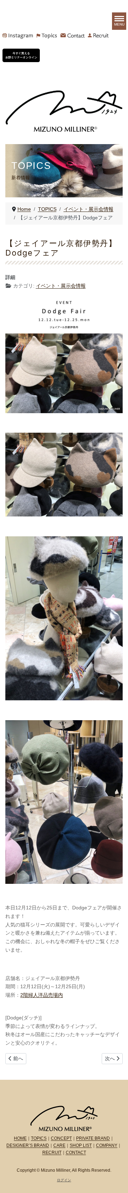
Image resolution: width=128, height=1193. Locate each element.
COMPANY (106, 1145)
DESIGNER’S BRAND (27, 1145)
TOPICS (39, 1138)
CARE (59, 1145)
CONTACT (76, 1152)
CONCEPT (61, 1138)
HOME (20, 1138)
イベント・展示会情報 (61, 286)
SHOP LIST (81, 1145)
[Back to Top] (117, 1180)
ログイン (64, 1180)
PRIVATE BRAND (93, 1138)
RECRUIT (52, 1152)
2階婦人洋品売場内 (41, 995)
